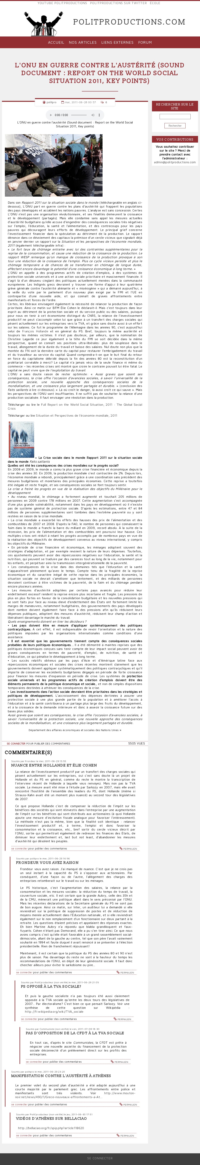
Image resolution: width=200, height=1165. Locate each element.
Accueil (56, 42)
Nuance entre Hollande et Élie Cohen (54, 765)
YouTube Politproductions (62, 3)
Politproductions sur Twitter (118, 3)
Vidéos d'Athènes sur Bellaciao (51, 1118)
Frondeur (30, 761)
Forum (145, 42)
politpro (52, 102)
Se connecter (16, 743)
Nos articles (83, 42)
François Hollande (35, 331)
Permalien (130, 848)
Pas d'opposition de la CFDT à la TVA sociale (75, 1033)
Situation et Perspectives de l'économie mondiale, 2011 (76, 415)
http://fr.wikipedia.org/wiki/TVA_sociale (54, 1011)
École (155, 3)
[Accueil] (43, 22)
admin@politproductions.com (175, 162)
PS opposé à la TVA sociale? (51, 986)
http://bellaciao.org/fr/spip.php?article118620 (51, 1128)
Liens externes (117, 42)
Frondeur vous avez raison (47, 863)
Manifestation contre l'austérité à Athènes (61, 1076)
